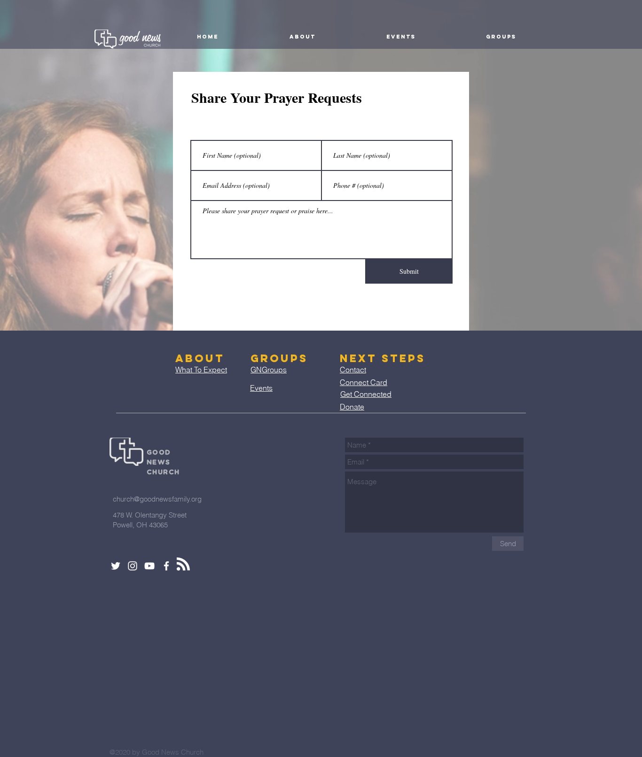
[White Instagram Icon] (132, 566)
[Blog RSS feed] (183, 564)
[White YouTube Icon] (149, 566)
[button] (302, 36)
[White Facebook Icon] (166, 566)
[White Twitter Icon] (116, 566)
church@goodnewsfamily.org (157, 498)
